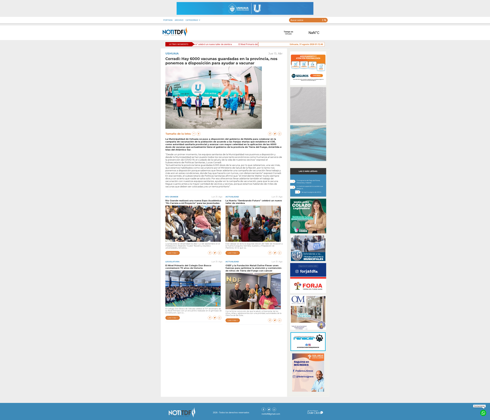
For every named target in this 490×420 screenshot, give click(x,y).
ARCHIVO (179, 20)
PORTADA (168, 20)
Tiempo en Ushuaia (301, 33)
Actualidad (232, 196)
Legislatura (172, 261)
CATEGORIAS (192, 20)
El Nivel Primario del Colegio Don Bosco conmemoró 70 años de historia (237, 44)
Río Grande (171, 196)
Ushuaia (172, 53)
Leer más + (173, 253)
